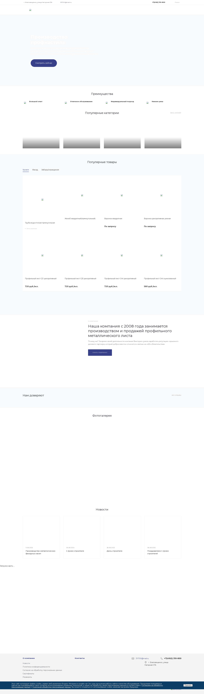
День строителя (114, 551)
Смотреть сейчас (43, 63)
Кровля (26, 170)
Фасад (35, 170)
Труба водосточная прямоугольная (40, 223)
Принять (188, 685)
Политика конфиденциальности (36, 667)
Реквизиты (27, 677)
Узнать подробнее (100, 352)
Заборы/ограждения (50, 170)
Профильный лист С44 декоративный (120, 279)
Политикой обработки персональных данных (51, 687)
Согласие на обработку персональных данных (42, 670)
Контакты (80, 658)
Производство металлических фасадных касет (40, 552)
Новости (26, 663)
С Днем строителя (75, 551)
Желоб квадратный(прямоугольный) (80, 218)
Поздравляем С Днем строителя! (158, 552)
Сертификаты (28, 674)
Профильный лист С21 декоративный (40, 279)
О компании (29, 658)
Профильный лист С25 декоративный (80, 279)
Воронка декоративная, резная (157, 218)
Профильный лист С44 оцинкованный (160, 279)
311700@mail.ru (66, 2)
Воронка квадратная (113, 218)
